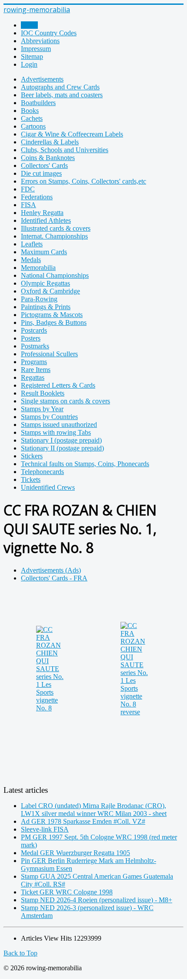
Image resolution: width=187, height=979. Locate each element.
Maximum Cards (44, 252)
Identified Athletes (46, 220)
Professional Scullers (49, 354)
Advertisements (42, 79)
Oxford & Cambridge (50, 291)
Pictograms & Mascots (52, 314)
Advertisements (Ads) (51, 570)
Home (29, 25)
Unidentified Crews (48, 487)
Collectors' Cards (44, 165)
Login (29, 64)
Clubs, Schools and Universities (64, 150)
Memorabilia (38, 267)
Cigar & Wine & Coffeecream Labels (72, 134)
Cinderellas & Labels (50, 142)
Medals (31, 259)
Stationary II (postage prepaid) (62, 448)
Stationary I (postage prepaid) (61, 440)
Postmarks (35, 346)
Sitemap (32, 56)
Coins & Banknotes (48, 157)
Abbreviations (40, 40)
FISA (28, 204)
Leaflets (32, 244)
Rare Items (35, 369)
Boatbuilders (38, 102)
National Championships (55, 275)
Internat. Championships (54, 236)
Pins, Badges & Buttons (54, 322)
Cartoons (33, 126)
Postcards (34, 330)
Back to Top (20, 953)
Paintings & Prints (45, 306)
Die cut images (41, 173)
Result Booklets (42, 393)
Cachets (32, 118)
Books (30, 110)
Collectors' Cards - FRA (54, 578)
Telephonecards (42, 471)
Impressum (36, 48)
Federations (37, 197)
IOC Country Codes (49, 33)
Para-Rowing (39, 299)
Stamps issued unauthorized (59, 424)
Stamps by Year (42, 409)
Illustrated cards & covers (55, 228)
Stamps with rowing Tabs (56, 432)
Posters (30, 338)
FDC (28, 189)
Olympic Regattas (45, 283)
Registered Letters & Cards (58, 385)
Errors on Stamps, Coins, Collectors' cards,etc (83, 181)
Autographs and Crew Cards (60, 87)
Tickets (30, 479)
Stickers (32, 456)
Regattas (32, 377)
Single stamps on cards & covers (65, 401)
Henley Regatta (42, 212)
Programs (34, 361)
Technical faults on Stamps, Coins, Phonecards (85, 463)
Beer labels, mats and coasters (62, 95)
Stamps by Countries (49, 416)
